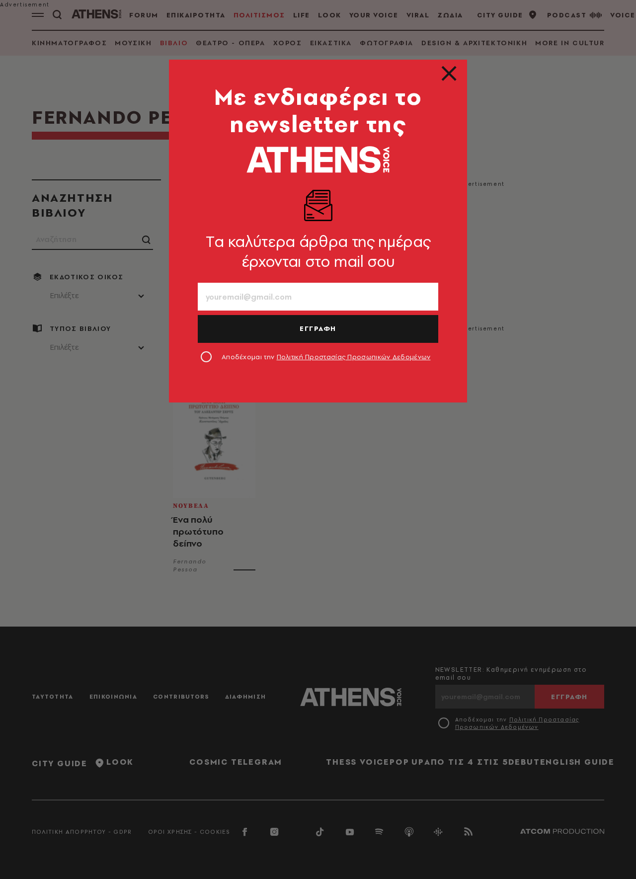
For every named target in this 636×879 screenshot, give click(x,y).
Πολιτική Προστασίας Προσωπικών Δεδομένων (354, 356)
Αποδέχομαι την (326, 357)
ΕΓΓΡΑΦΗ (318, 328)
